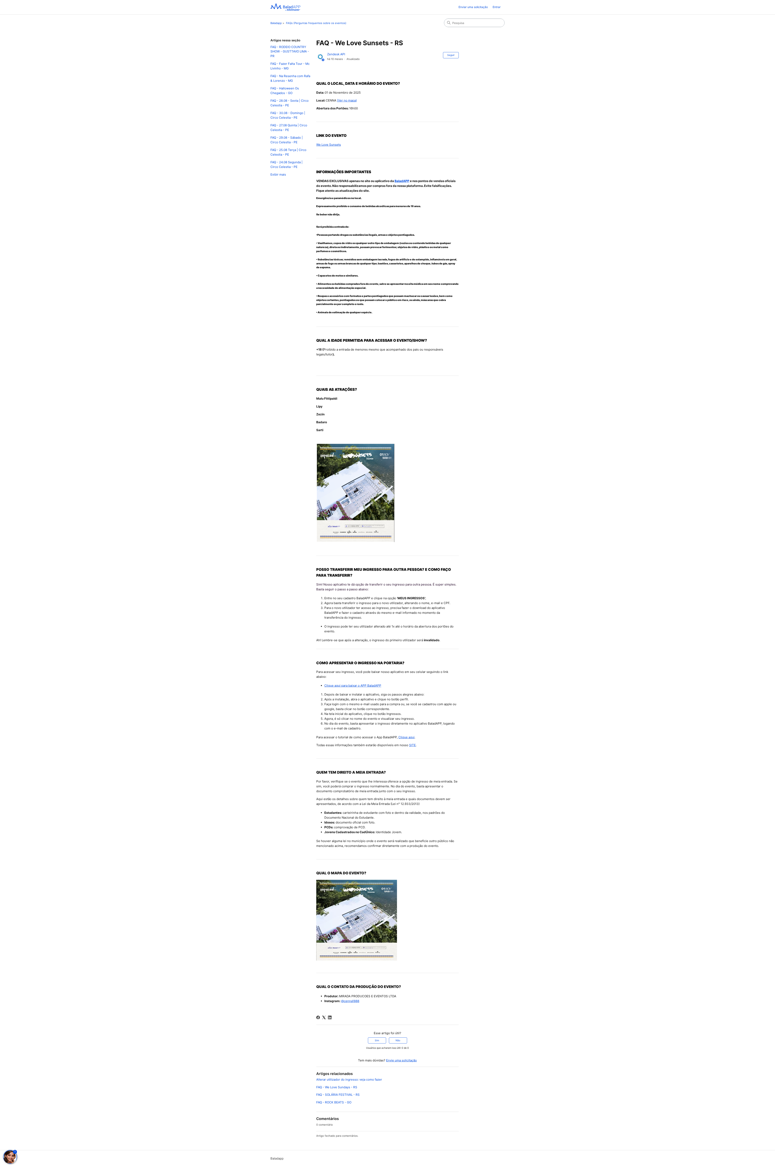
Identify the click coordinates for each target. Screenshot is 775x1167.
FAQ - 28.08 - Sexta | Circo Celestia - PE (289, 103)
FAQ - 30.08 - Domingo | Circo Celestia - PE (287, 115)
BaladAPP (402, 181)
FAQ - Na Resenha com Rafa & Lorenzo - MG (290, 78)
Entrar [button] (497, 7)
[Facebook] (318, 1017)
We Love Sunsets (328, 145)
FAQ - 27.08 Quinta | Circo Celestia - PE (288, 127)
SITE (412, 745)
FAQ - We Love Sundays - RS (336, 1087)
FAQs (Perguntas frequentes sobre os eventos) (316, 23)
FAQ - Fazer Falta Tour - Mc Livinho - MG (290, 66)
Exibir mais (278, 174)
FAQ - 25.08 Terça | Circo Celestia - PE (288, 152)
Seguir (451, 55)
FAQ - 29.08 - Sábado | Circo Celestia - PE (286, 140)
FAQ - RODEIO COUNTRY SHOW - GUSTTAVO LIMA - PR (289, 51)
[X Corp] (324, 1017)
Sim (377, 1040)
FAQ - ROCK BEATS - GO (333, 1102)
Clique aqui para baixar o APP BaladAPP (352, 685)
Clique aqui (406, 737)
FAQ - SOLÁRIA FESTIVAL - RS (338, 1095)
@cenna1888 (350, 1001)
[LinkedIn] (330, 1017)
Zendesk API (336, 54)
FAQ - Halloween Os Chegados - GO (284, 90)
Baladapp (276, 23)
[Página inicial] (285, 7)
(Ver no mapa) (347, 100)
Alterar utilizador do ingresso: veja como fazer (349, 1079)
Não (398, 1040)
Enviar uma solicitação (473, 7)
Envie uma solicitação (401, 1060)
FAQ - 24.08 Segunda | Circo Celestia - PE (286, 164)
